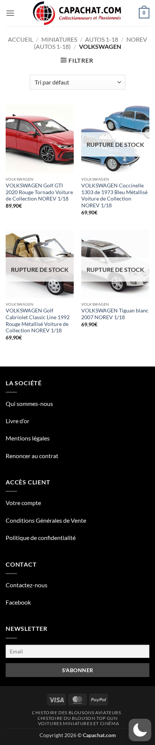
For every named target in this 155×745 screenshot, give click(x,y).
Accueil (20, 39)
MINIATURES (59, 39)
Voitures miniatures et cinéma (78, 723)
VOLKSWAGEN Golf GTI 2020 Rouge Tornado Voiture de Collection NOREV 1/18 (39, 192)
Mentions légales (28, 438)
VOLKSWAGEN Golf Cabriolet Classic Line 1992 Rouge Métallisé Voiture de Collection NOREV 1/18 (38, 320)
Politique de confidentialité (41, 537)
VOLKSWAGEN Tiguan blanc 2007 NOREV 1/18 (115, 314)
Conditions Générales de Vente (46, 520)
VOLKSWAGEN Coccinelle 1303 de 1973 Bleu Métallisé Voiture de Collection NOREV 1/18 (114, 195)
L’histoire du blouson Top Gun (78, 718)
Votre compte (23, 502)
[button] (10, 13)
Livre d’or (17, 420)
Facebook (18, 602)
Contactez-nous (26, 584)
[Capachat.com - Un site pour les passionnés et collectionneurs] (77, 13)
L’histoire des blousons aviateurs (76, 712)
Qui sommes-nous (29, 403)
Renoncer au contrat (32, 455)
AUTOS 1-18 (101, 39)
